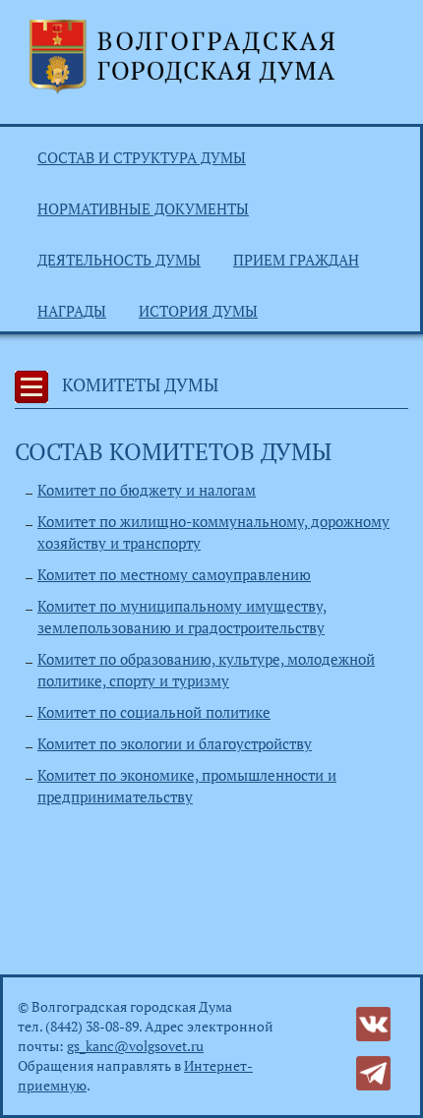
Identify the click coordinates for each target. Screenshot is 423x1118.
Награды (71, 311)
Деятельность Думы (119, 259)
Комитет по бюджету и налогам (146, 490)
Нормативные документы (143, 208)
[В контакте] (373, 1022)
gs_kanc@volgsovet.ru (135, 1045)
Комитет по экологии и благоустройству (174, 743)
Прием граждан (296, 259)
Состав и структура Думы (141, 157)
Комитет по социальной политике (154, 712)
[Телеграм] (373, 1071)
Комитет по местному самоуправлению (174, 574)
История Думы (198, 311)
